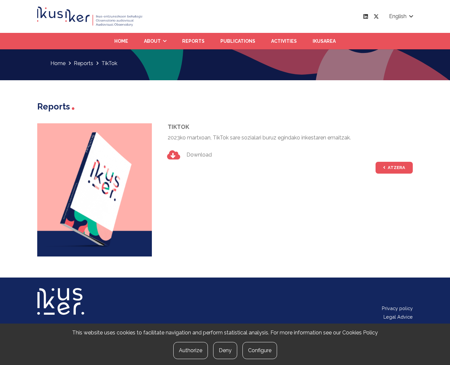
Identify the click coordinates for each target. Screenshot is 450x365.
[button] (401, 16)
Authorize (190, 350)
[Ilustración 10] (89, 16)
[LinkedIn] (365, 16)
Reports (83, 63)
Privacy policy (397, 308)
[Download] (177, 155)
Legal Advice (398, 317)
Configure (259, 350)
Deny (225, 350)
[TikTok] (94, 127)
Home (58, 63)
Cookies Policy (360, 332)
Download (199, 155)
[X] (376, 16)
